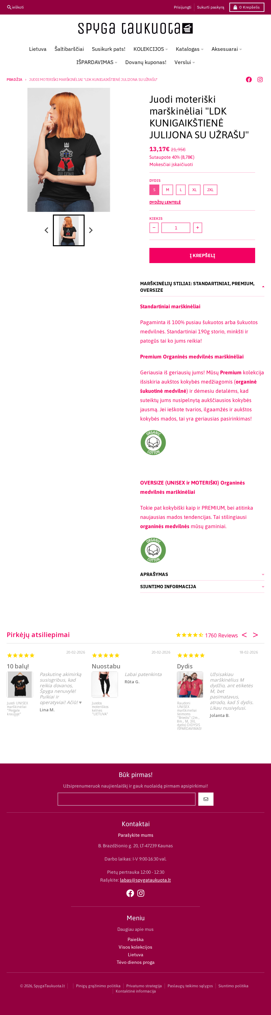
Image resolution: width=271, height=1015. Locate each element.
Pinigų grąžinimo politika (98, 986)
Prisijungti (182, 7)
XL (194, 189)
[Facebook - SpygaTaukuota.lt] (249, 79)
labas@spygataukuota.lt (145, 880)
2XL (210, 189)
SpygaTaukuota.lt (49, 986)
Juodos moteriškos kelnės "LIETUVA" (100, 708)
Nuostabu (106, 666)
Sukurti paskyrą (210, 7)
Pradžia (14, 79)
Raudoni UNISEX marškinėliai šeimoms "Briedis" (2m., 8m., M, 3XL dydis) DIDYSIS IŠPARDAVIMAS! (189, 713)
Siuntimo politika (233, 986)
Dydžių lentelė (165, 202)
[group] (69, 230)
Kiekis (156, 218)
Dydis (185, 666)
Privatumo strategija (144, 986)
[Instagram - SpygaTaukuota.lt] (260, 79)
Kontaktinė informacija (136, 991)
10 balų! (18, 666)
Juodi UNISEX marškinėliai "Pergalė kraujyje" (17, 708)
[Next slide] (90, 230)
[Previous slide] (47, 230)
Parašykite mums (135, 835)
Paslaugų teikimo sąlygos (190, 986)
